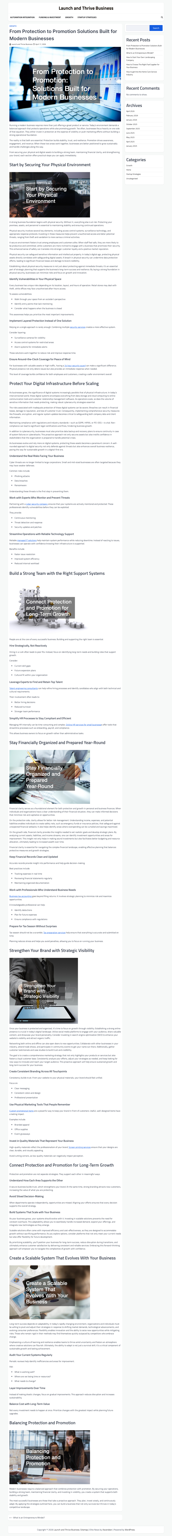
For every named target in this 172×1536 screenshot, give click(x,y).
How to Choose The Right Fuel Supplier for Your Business (142, 66)
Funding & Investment (50, 17)
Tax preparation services (54, 932)
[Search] (162, 17)
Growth (69, 17)
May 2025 (130, 137)
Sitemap (84, 1529)
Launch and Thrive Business (86, 8)
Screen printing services (80, 1147)
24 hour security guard (74, 365)
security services (77, 327)
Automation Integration (22, 17)
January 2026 (131, 119)
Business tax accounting (20, 896)
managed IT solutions (27, 540)
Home (128, 169)
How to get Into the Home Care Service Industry (141, 73)
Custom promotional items (21, 1110)
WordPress (130, 1529)
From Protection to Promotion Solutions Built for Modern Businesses (144, 47)
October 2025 (131, 124)
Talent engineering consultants (23, 688)
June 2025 (130, 132)
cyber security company (37, 504)
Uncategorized (132, 178)
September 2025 (133, 128)
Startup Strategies (87, 17)
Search (156, 28)
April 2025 (130, 141)
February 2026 (132, 115)
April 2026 (130, 111)
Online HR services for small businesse (83, 724)
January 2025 (131, 145)
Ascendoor (107, 1529)
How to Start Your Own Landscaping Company (140, 59)
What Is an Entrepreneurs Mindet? (140, 52)
